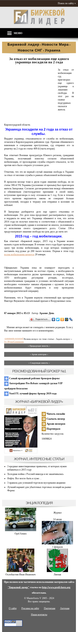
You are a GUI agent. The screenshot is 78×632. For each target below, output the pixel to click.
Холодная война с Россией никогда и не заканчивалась (35, 474)
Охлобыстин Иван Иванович (20, 574)
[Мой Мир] (66, 319)
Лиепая (57, 574)
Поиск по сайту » (67, 3)
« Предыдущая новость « (39, 346)
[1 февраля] (57, 543)
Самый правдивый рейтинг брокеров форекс (34, 378)
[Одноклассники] (62, 319)
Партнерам (53, 428)
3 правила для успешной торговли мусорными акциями (36, 482)
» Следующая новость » (39, 363)
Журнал (57, 512)
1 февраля (57, 546)
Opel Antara (20, 533)
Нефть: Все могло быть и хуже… (24, 478)
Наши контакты (39, 614)
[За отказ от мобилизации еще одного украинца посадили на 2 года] (30, 119)
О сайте (13, 608)
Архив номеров (55, 423)
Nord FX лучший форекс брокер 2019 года (33, 393)
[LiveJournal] (71, 319)
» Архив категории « (39, 354)
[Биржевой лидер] (39, 24)
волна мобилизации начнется (19, 254)
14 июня (57, 519)
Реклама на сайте (30, 608)
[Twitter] (58, 319)
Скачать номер (55, 418)
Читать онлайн (55, 413)
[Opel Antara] (20, 530)
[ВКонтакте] (53, 319)
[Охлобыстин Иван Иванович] (20, 571)
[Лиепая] (57, 571)
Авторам (64, 608)
